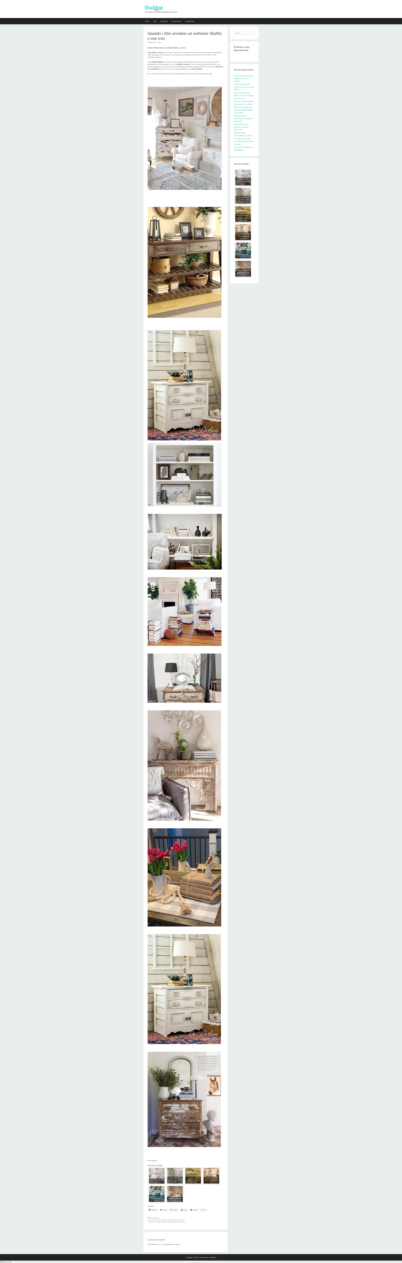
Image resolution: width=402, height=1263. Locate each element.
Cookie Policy (190, 21)
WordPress (212, 1257)
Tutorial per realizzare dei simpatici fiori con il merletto (243, 78)
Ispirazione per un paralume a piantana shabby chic (241, 127)
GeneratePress (203, 1257)
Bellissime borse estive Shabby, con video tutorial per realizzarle (243, 95)
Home (147, 21)
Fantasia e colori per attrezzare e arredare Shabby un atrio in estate (167, 1222)
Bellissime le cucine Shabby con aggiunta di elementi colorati (166, 1220)
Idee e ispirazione (154, 1218)
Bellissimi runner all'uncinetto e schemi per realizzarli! (243, 118)
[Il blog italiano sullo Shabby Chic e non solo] (162, 9)
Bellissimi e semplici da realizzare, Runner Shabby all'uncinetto (243, 110)
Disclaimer (164, 21)
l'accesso (160, 1244)
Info (155, 21)
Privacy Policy (176, 21)
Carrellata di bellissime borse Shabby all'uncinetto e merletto (244, 141)
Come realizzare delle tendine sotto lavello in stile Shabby (244, 87)
